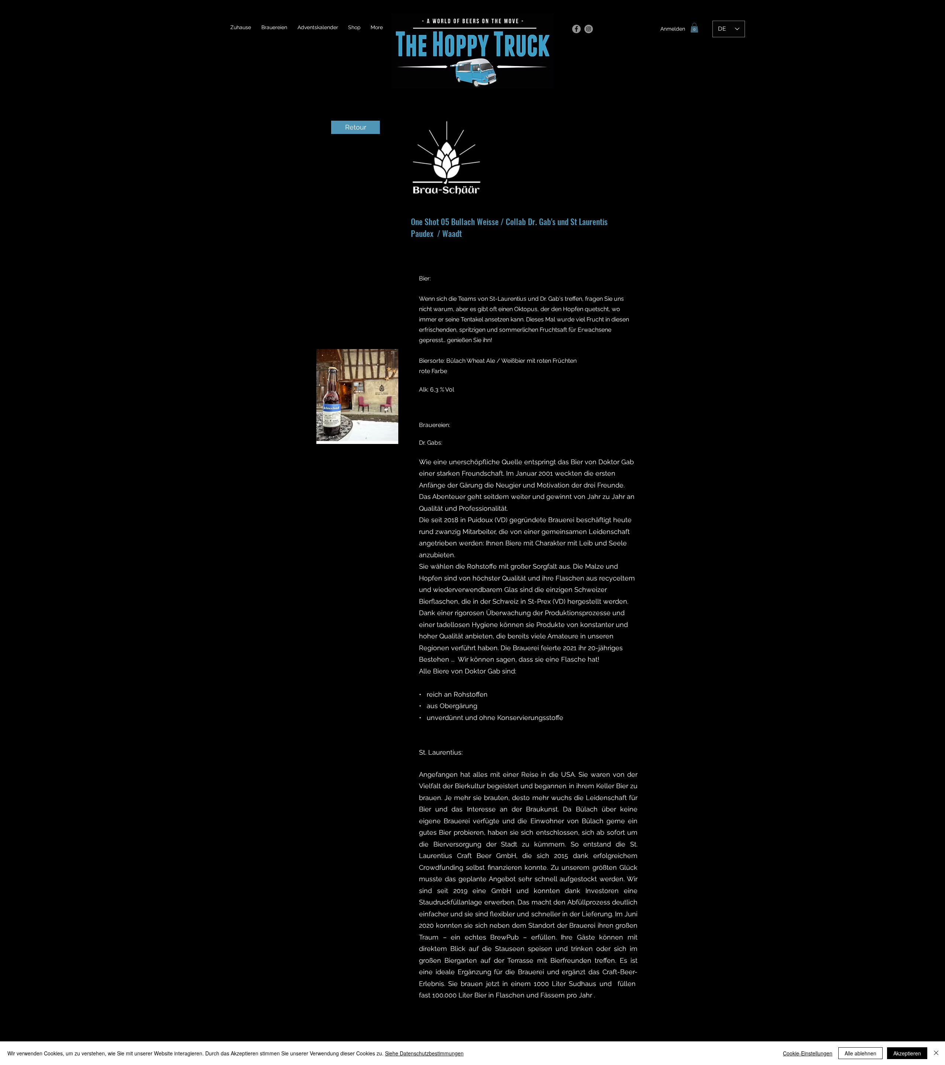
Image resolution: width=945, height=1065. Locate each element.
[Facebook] (576, 29)
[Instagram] (588, 29)
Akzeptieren (907, 1053)
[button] (694, 27)
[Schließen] (936, 1053)
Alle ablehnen (860, 1053)
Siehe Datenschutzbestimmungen (424, 1053)
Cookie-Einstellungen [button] (807, 1053)
